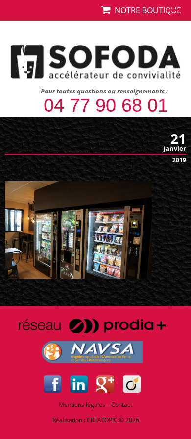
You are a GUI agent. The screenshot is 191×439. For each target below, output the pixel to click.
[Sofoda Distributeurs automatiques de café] (95, 60)
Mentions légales (82, 404)
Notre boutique (146, 10)
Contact (121, 404)
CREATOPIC (102, 420)
